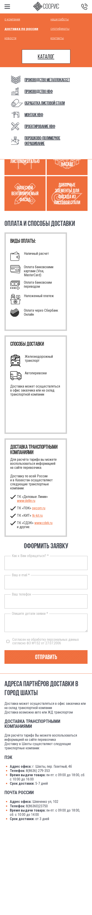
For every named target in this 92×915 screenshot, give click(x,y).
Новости (10, 38)
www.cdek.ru (43, 523)
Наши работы (59, 19)
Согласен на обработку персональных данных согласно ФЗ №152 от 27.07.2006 (45, 641)
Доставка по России (21, 28)
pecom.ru (38, 508)
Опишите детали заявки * (30, 613)
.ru (37, 515)
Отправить (46, 657)
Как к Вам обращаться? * (30, 556)
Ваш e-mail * (21, 575)
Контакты (57, 38)
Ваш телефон (21, 594)
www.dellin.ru (26, 501)
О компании (12, 19)
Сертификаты (59, 29)
